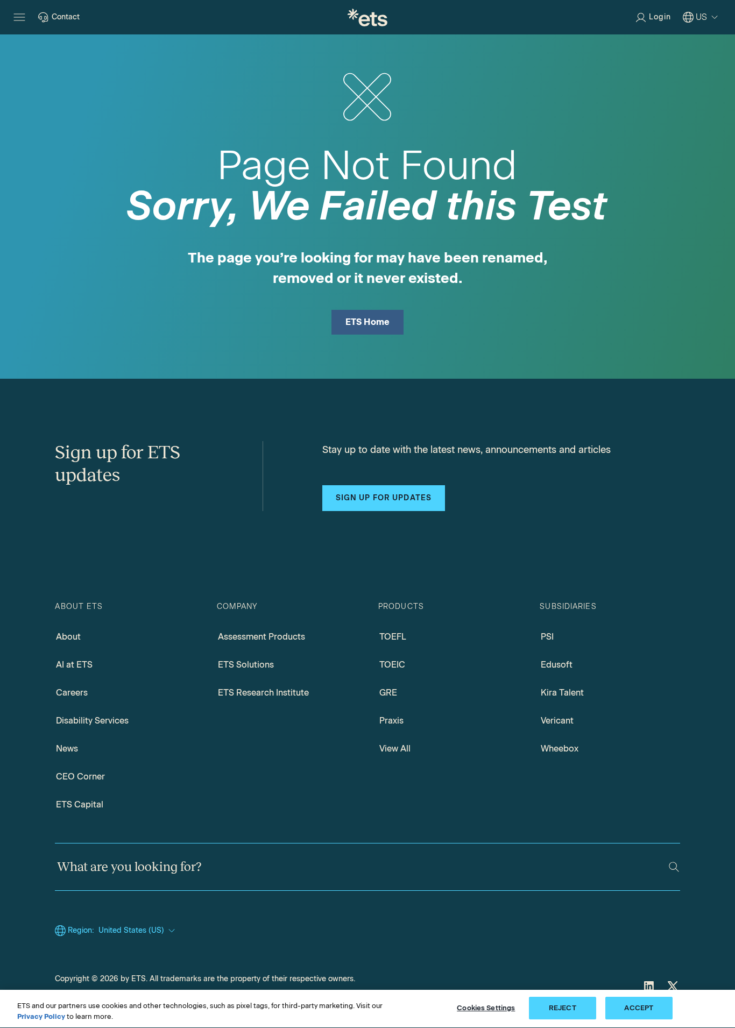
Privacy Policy (41, 1016)
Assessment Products (261, 637)
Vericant (557, 720)
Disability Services (92, 720)
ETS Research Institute (263, 692)
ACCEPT (638, 1008)
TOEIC (392, 665)
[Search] (674, 867)
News (67, 748)
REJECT (562, 1008)
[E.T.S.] (367, 17)
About (68, 637)
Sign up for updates (384, 497)
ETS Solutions (246, 665)
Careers (72, 692)
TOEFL (392, 637)
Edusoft (557, 665)
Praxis (391, 720)
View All (395, 748)
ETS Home (367, 322)
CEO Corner (80, 776)
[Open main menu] (19, 17)
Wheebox (559, 748)
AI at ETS (74, 665)
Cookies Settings (486, 1008)
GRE (388, 692)
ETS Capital (79, 804)
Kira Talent (562, 692)
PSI (547, 637)
